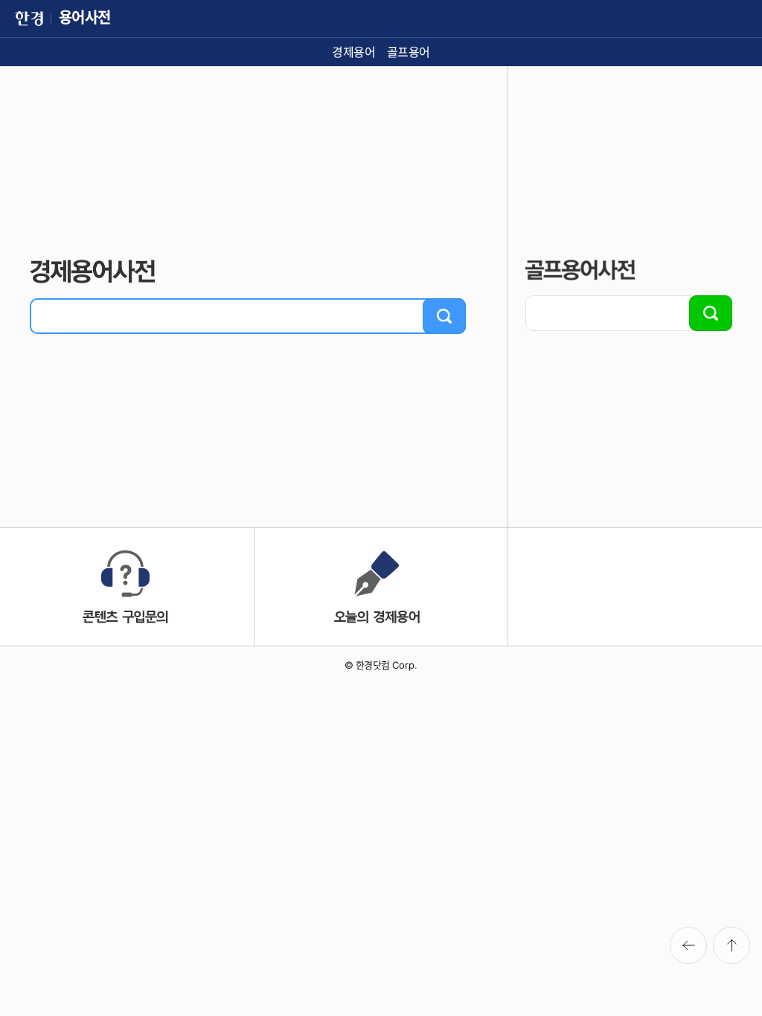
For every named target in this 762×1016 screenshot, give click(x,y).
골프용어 (408, 52)
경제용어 (353, 52)
